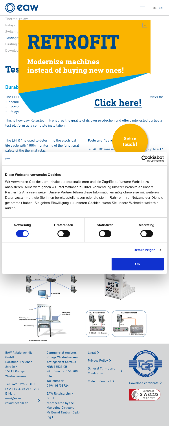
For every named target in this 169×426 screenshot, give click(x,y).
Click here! (118, 102)
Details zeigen (144, 250)
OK (137, 264)
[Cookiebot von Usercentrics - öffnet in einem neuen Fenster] (144, 158)
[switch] (63, 233)
